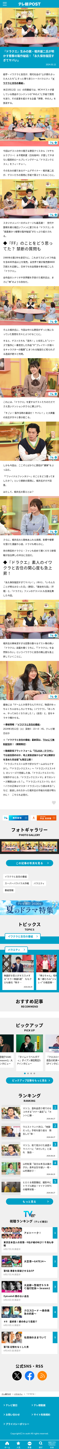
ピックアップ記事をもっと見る (29, 1080)
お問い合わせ (13, 1414)
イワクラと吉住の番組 (28, 724)
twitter (17, 1375)
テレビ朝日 (11, 1405)
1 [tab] (25, 1073)
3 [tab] (31, 1073)
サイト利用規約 (42, 1414)
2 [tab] (28, 1073)
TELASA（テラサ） (43, 750)
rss (42, 1375)
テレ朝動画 (39, 1405)
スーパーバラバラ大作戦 (17, 883)
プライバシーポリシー (17, 1424)
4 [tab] (34, 1073)
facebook (29, 1375)
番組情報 (9, 890)
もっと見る (29, 1201)
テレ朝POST (29, 4)
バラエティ (39, 883)
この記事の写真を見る (29, 863)
